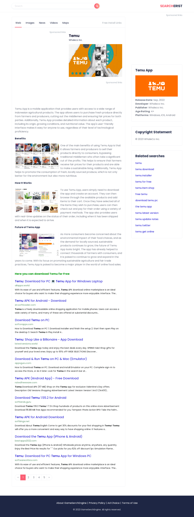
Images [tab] (30, 23)
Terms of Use (130, 503)
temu (138, 163)
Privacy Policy (97, 503)
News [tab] (42, 23)
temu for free (143, 181)
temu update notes (146, 219)
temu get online (144, 231)
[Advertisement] (40, 55)
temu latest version (147, 213)
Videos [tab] (54, 23)
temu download (144, 169)
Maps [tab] (65, 23)
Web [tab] (18, 23)
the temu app (143, 206)
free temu (141, 194)
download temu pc (146, 200)
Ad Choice (113, 503)
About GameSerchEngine (71, 503)
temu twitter (143, 225)
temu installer (143, 175)
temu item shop (144, 188)
